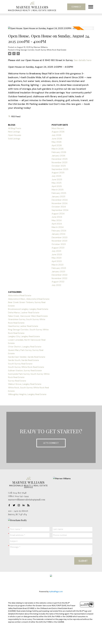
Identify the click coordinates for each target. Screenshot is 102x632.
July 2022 (56, 285)
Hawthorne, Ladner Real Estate (23, 326)
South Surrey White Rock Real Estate (26, 367)
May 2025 (56, 182)
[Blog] (29, 505)
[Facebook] (10, 505)
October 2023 (59, 244)
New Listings (14, 131)
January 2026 (58, 155)
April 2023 (57, 261)
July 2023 (56, 251)
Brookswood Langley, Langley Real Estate (28, 309)
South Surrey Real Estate (20, 363)
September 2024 (60, 210)
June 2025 (57, 179)
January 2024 (58, 234)
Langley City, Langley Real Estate (24, 336)
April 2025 (57, 186)
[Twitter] (15, 505)
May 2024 (57, 220)
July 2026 (56, 135)
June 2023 (57, 254)
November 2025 (59, 162)
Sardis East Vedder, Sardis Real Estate (26, 356)
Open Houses (14, 135)
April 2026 (57, 145)
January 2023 (58, 271)
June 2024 (57, 217)
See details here (82, 60)
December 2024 (60, 199)
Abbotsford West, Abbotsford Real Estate (28, 299)
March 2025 (57, 189)
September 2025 (60, 169)
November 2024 (59, 203)
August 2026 (58, 131)
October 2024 (59, 206)
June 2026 (57, 138)
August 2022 (58, 281)
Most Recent (58, 128)
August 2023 (58, 247)
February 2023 (59, 268)
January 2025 (58, 196)
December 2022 (59, 274)
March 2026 (57, 148)
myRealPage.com (56, 591)
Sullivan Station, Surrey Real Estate (25, 370)
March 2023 (57, 264)
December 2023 (59, 237)
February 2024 (59, 230)
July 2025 (56, 176)
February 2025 (59, 193)
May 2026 (56, 142)
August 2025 (58, 172)
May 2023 (56, 257)
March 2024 (58, 227)
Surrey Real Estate (17, 380)
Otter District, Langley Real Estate (24, 346)
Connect (76, 6)
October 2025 (59, 165)
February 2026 (59, 152)
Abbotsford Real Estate (19, 295)
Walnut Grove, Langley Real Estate (24, 384)
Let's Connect (51, 443)
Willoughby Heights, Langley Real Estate (27, 394)
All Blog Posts (14, 128)
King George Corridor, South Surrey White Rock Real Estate (41, 50)
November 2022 (59, 278)
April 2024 (57, 223)
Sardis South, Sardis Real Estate (23, 360)
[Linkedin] (24, 505)
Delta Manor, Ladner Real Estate (23, 312)
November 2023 (59, 240)
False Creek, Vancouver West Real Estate (28, 316)
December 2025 (59, 159)
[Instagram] (19, 505)
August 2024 (58, 213)
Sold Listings (14, 138)
